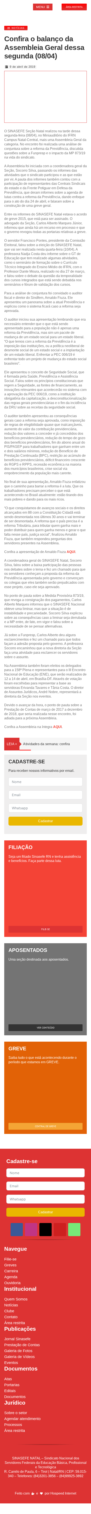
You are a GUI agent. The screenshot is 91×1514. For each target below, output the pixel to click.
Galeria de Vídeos (19, 1357)
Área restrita (14, 1323)
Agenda (10, 1277)
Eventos (11, 1363)
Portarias (11, 1385)
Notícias (11, 1305)
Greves (10, 1265)
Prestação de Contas (22, 1345)
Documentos (15, 1397)
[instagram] (31, 1229)
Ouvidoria (12, 1283)
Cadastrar (45, 821)
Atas (8, 1379)
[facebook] (17, 1229)
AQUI (71, 552)
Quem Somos (16, 1299)
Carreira (11, 1271)
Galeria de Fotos (18, 1351)
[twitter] (45, 1229)
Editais (10, 1391)
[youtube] (60, 1229)
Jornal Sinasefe (17, 1339)
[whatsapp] (74, 1229)
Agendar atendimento (22, 1419)
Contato (11, 1317)
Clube (9, 1311)
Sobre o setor (15, 1413)
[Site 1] (43, 74)
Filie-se (10, 1259)
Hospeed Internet (63, 1493)
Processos (13, 1425)
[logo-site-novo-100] (11, 4)
